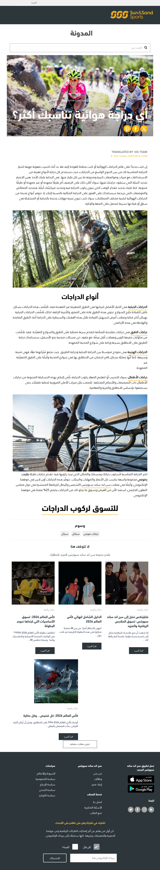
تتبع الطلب (96, 813)
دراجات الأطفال (137, 377)
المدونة (81, 32)
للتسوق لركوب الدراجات (80, 507)
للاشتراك (55, 858)
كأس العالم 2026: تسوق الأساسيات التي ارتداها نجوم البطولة (36, 620)
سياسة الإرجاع (47, 784)
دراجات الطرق (139, 332)
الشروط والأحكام (46, 773)
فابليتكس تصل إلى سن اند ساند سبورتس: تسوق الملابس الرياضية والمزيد (127, 620)
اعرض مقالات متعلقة (80, 744)
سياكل (76, 533)
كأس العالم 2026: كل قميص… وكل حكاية (50, 715)
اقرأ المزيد (138, 650)
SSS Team (129, 153)
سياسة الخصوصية (45, 779)
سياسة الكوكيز (47, 795)
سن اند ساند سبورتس (96, 485)
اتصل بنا (97, 802)
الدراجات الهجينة (137, 352)
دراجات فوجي (91, 533)
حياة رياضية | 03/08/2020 (80, 100)
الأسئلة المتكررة (93, 807)
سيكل (64, 533)
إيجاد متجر (97, 784)
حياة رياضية (142, 609)
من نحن (97, 773)
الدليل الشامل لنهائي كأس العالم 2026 (84, 618)
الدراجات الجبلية (137, 307)
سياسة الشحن (47, 790)
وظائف (98, 779)
